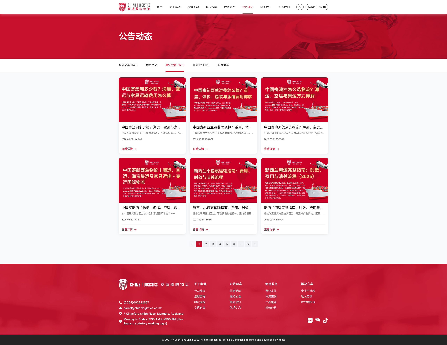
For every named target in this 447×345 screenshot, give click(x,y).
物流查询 (271, 296)
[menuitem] (211, 7)
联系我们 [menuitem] (266, 7)
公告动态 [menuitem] (247, 7)
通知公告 (235, 296)
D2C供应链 (308, 302)
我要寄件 (271, 291)
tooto (282, 339)
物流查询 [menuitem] (193, 7)
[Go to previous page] (192, 244)
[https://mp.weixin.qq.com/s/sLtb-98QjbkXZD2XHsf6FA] (318, 320)
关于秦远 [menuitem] (175, 7)
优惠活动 (235, 291)
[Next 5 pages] (241, 244)
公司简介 (199, 291)
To (311, 7)
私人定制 (306, 296)
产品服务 (271, 302)
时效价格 (271, 307)
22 (248, 243)
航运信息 (235, 307)
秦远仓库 (199, 307)
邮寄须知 (235, 302)
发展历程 (199, 296)
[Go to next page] (255, 244)
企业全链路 (308, 291)
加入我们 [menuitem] (284, 7)
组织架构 (199, 302)
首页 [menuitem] (159, 7)
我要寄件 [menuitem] (229, 7)
